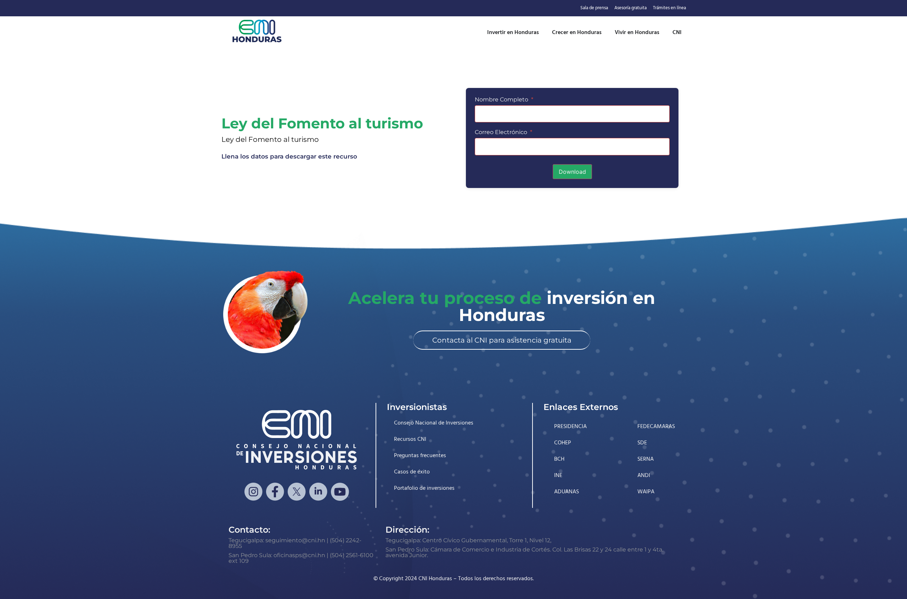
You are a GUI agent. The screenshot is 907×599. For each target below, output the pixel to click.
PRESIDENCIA (570, 426)
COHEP (562, 443)
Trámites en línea (669, 8)
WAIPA (645, 492)
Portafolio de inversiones (424, 488)
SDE (642, 443)
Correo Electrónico (503, 132)
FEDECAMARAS (656, 426)
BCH (559, 459)
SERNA (645, 459)
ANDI (643, 475)
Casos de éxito (412, 472)
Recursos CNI (410, 439)
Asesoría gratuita (630, 8)
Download (572, 171)
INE (558, 475)
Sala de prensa (594, 8)
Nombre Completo (504, 99)
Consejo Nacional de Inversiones (433, 423)
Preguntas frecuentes (420, 455)
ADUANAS (566, 492)
